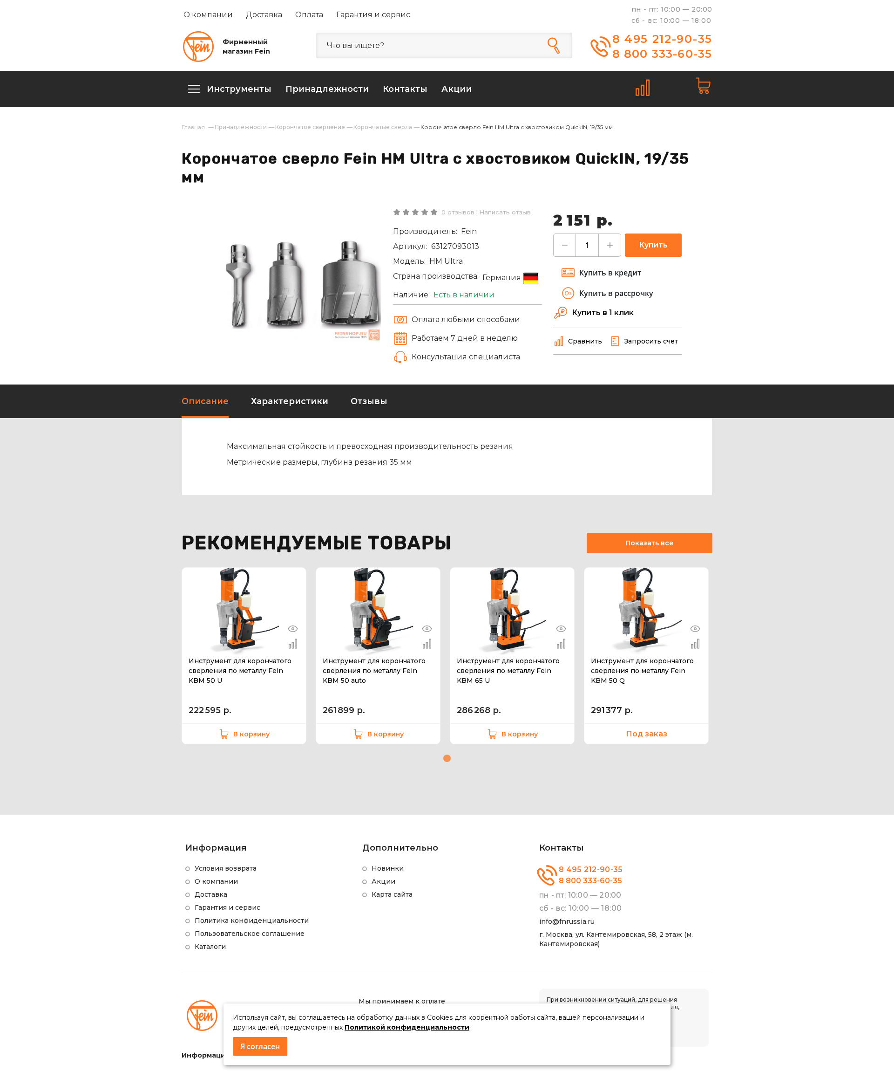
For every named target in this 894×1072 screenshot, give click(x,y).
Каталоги (210, 946)
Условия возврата (226, 868)
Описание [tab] (205, 401)
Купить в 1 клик (603, 312)
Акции (383, 881)
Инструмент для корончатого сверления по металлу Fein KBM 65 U (508, 671)
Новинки (388, 868)
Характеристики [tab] (289, 401)
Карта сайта (392, 894)
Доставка (264, 14)
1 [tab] (447, 758)
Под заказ (646, 733)
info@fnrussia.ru (567, 921)
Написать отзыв (505, 212)
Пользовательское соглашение (250, 933)
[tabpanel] (244, 655)
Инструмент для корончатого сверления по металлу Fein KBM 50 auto (374, 671)
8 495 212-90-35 (662, 39)
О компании (208, 14)
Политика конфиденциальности (252, 920)
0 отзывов (457, 212)
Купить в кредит (610, 273)
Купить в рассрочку (616, 293)
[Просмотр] (292, 628)
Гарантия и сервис (373, 14)
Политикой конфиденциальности (407, 1027)
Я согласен (260, 1046)
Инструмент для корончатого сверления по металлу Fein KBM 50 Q (642, 671)
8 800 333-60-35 (662, 54)
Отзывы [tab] (369, 401)
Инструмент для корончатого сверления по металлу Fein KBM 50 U (240, 671)
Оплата (309, 14)
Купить (653, 245)
